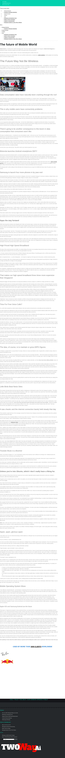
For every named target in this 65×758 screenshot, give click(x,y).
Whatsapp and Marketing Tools (10, 18)
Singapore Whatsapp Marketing (10, 12)
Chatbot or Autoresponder (9, 21)
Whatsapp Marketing (7, 10)
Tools (5, 16)
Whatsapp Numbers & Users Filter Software (13, 22)
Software (5, 15)
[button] (29, 25)
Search (1, 739)
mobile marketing (41, 55)
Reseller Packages (7, 13)
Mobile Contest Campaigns (9, 19)
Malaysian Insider (14, 422)
